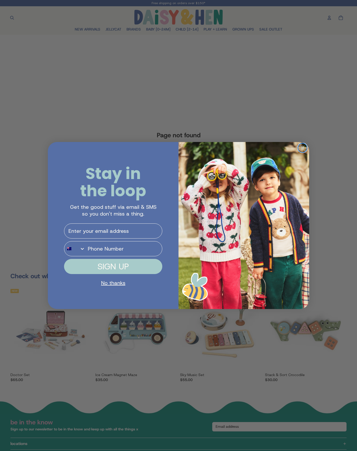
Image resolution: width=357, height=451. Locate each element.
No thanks (113, 283)
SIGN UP (113, 266)
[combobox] (74, 248)
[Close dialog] (302, 147)
